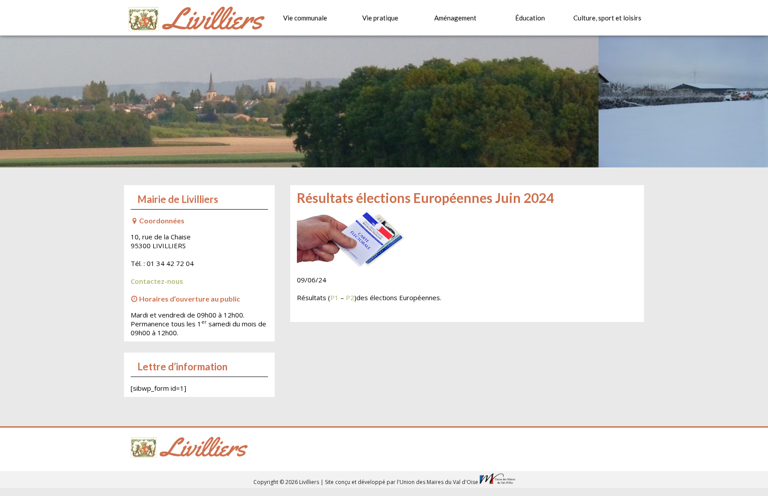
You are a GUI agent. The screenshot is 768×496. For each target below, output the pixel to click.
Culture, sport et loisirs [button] (607, 18)
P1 (334, 297)
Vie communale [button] (305, 18)
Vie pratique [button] (380, 18)
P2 (350, 297)
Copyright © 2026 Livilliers (286, 482)
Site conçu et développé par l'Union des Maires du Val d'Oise (401, 482)
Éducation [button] (530, 18)
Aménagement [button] (455, 18)
